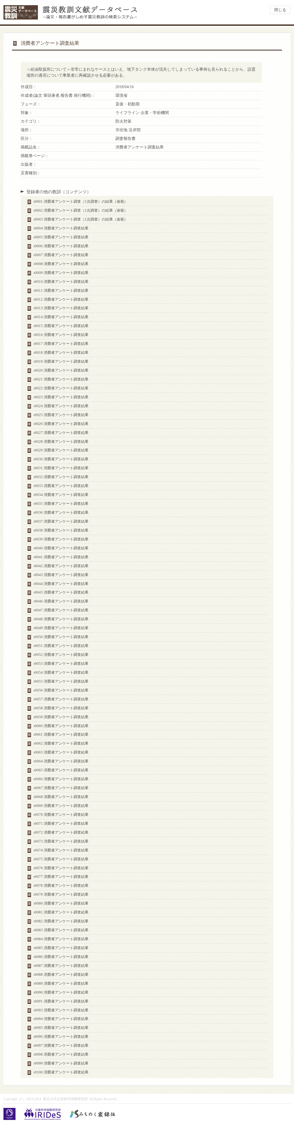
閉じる (280, 10)
